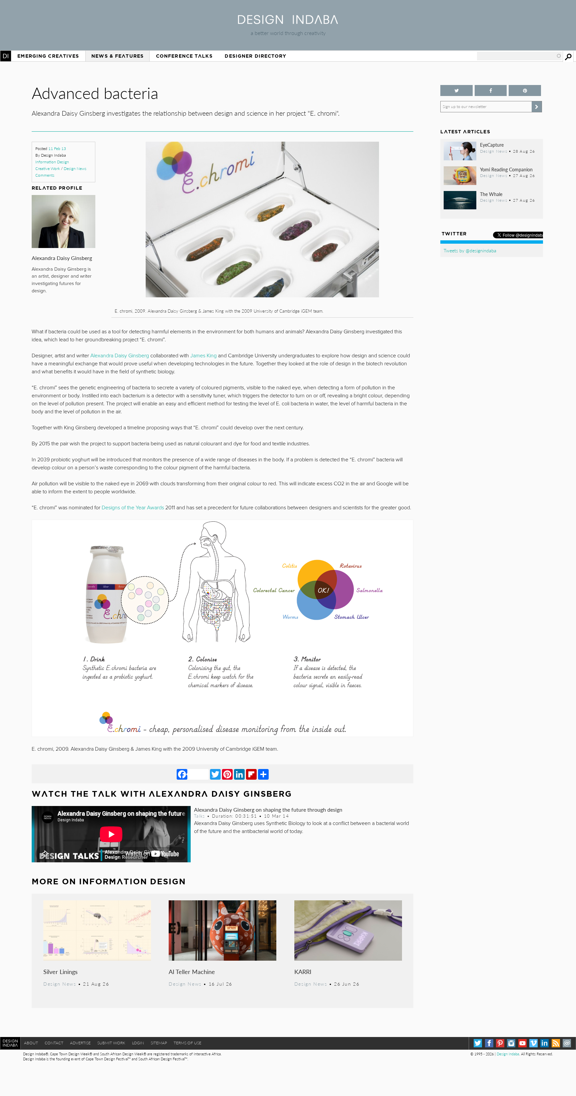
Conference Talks (184, 56)
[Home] (288, 22)
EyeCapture (492, 144)
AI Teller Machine (192, 971)
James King (203, 355)
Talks (199, 816)
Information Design (52, 162)
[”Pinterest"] (525, 90)
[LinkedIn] (239, 774)
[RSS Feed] (556, 1043)
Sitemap (159, 1043)
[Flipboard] (251, 774)
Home (5, 56)
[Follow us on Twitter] (456, 90)
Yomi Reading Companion (506, 169)
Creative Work (47, 168)
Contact (54, 1043)
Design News (75, 168)
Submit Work (111, 1043)
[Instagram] (511, 1043)
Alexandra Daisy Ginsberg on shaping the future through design (268, 809)
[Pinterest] (227, 774)
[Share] (263, 774)
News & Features (117, 56)
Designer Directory (255, 56)
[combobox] (519, 56)
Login (138, 1043)
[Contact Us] (567, 1043)
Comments (44, 175)
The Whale (491, 194)
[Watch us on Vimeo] (533, 1043)
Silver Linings (60, 971)
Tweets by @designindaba (470, 250)
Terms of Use (187, 1043)
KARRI (302, 971)
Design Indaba (508, 1053)
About (31, 1043)
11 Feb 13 (57, 148)
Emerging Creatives (48, 56)
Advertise (80, 1043)
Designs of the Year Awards (133, 507)
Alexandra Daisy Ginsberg (62, 258)
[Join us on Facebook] (491, 90)
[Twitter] (215, 774)
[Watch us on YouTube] (522, 1043)
